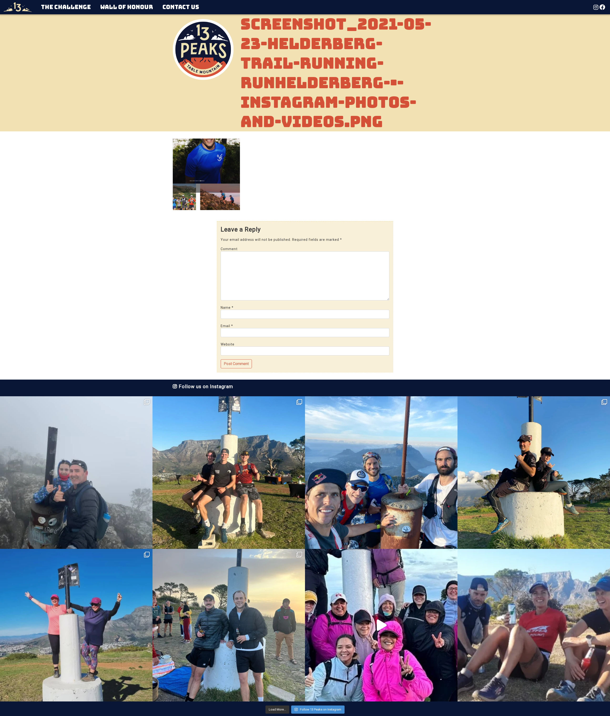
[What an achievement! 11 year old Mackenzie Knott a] (534, 472)
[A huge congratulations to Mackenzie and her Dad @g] (76, 472)
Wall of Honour (126, 7)
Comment (229, 249)
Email (227, 326)
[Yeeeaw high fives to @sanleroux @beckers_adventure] (534, 625)
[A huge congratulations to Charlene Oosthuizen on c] (76, 625)
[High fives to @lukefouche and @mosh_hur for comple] (228, 625)
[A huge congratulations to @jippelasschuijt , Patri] (228, 472)
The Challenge (66, 7)
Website (227, 344)
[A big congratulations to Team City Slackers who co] (381, 625)
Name (227, 307)
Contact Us (181, 7)
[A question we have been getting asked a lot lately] (381, 472)
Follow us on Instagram (205, 386)
